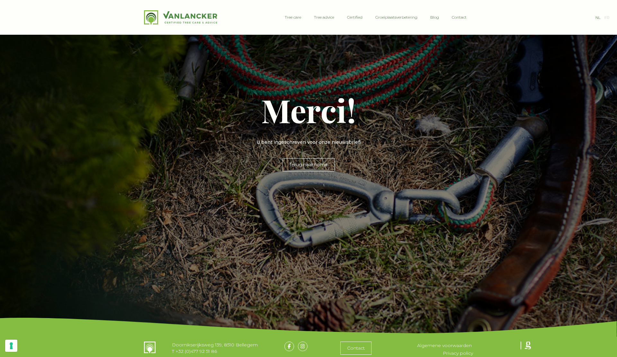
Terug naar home (308, 165)
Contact (459, 17)
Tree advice (324, 17)
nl (598, 17)
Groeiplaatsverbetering (396, 17)
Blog (434, 17)
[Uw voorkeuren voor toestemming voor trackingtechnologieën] (11, 346)
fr (607, 17)
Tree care (293, 17)
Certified (354, 17)
